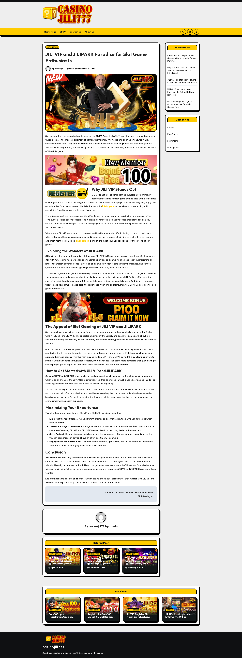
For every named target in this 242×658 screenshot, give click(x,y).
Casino (170, 127)
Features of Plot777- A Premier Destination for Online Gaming (100, 561)
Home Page (50, 32)
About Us (89, 32)
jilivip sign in (82, 241)
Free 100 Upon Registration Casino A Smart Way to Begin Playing (181, 58)
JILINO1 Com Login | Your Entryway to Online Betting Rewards (180, 92)
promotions (172, 141)
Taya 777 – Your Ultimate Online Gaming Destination (139, 561)
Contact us (75, 32)
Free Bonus (172, 134)
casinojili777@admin (64, 69)
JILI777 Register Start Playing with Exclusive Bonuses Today (60, 561)
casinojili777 (53, 647)
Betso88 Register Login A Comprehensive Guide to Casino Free (179, 104)
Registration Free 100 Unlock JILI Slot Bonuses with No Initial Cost (181, 70)
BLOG (63, 32)
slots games (52, 47)
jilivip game (108, 206)
